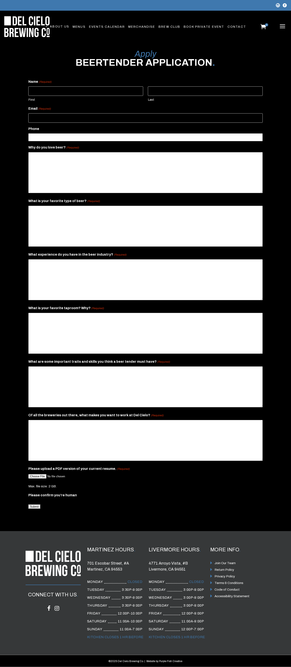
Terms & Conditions (229, 583)
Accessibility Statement (232, 596)
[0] (263, 27)
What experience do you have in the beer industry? (77, 254)
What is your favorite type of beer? (64, 201)
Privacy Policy (225, 576)
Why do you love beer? (53, 147)
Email (39, 108)
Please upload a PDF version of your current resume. (79, 468)
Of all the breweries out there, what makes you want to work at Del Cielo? (96, 415)
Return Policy (224, 569)
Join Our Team (225, 563)
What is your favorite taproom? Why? (66, 308)
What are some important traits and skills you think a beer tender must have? (99, 361)
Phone (33, 129)
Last (151, 99)
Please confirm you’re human (52, 495)
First (31, 99)
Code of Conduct (227, 589)
